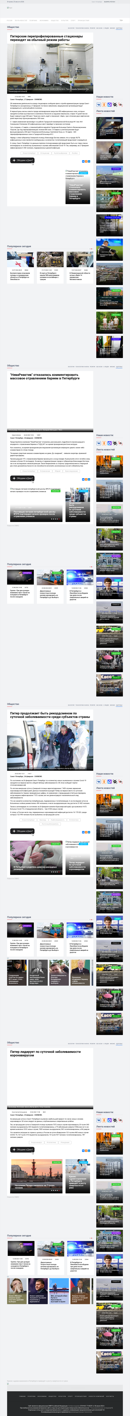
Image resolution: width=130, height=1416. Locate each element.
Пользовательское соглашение (101, 1408)
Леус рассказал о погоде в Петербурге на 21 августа (50, 593)
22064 (26, 588)
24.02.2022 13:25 (76, 1170)
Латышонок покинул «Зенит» (107, 255)
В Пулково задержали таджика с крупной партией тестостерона (109, 617)
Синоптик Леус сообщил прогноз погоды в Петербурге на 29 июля (108, 327)
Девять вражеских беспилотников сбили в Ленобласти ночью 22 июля (79, 276)
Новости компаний (96, 1396)
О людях (106, 28)
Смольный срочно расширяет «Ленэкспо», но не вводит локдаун (36, 1186)
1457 (115, 127)
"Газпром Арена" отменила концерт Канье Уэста (109, 569)
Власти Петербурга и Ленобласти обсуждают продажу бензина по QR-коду (19, 276)
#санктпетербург (29, 153)
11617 (72, 496)
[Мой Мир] (89, 161)
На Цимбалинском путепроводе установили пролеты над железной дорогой (108, 278)
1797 (115, 179)
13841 (30, 860)
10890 (116, 346)
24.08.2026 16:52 (106, 587)
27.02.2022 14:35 (20, 96)
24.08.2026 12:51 (106, 636)
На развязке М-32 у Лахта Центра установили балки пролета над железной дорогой (109, 132)
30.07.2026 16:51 (106, 127)
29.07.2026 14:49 (106, 273)
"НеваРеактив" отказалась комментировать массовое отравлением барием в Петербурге (77, 192)
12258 (116, 252)
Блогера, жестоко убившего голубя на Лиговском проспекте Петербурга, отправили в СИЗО (108, 229)
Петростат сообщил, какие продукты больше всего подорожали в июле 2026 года (109, 690)
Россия (9, 20)
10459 (116, 202)
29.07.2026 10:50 (106, 323)
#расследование (71, 471)
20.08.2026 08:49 (17, 1259)
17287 (30, 507)
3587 (115, 273)
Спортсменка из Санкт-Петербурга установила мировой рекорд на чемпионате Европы (35, 867)
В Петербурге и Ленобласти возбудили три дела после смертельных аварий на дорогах (19, 595)
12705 (30, 1181)
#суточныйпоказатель (50, 824)
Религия (92, 28)
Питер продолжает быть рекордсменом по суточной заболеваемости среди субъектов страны (77, 508)
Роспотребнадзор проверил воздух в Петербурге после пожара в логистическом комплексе (109, 519)
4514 (115, 636)
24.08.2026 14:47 (106, 613)
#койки (74, 153)
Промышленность (113, 120)
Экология (71, 28)
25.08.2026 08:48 (106, 566)
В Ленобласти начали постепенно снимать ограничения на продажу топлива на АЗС (108, 351)
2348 (115, 223)
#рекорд (42, 820)
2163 (115, 542)
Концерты (116, 556)
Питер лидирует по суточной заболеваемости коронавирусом (77, 865)
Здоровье (119, 28)
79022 (26, 270)
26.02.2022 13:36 (76, 179)
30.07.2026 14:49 (106, 153)
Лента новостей (21, 20)
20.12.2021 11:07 (20, 860)
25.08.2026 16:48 (106, 464)
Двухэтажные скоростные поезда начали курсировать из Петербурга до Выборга (19, 1265)
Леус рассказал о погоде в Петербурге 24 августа (109, 666)
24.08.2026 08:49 (106, 684)
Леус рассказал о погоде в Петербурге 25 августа (109, 545)
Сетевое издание (74, 1406)
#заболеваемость (57, 820)
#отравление (45, 471)
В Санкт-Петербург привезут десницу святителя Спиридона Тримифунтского (78, 594)
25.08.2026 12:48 (106, 514)
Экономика (44, 20)
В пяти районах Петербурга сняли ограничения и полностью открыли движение (109, 641)
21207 (116, 153)
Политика (33, 20)
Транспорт (27, 255)
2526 (115, 684)
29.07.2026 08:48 (106, 346)
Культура (64, 20)
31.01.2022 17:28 (20, 1181)
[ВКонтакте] (83, 161)
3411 (115, 566)
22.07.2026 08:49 (76, 270)
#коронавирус (36, 1142)
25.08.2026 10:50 (106, 542)
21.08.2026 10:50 (46, 588)
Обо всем (99, 28)
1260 (115, 488)
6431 (115, 323)
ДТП (29, 573)
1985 (115, 587)
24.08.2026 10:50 (106, 663)
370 (115, 464)
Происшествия (83, 20)
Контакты (110, 1396)
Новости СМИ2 (13, 526)
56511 (86, 270)
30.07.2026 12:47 (106, 179)
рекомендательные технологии (81, 1412)
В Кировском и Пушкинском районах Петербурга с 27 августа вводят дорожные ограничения (108, 470)
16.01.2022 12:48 (20, 507)
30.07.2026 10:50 (106, 202)
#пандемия (65, 1142)
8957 (72, 1172)
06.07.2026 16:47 (46, 270)
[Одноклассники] (86, 161)
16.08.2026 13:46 (17, 588)
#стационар (44, 153)
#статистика (73, 820)
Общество (55, 20)
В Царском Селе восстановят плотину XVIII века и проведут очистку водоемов (109, 302)
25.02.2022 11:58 (76, 856)
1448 (115, 613)
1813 (115, 297)
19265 (56, 588)
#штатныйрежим (60, 153)
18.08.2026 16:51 (76, 588)
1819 (115, 514)
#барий (57, 471)
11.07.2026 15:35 (17, 270)
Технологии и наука (82, 28)
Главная (22, 1396)
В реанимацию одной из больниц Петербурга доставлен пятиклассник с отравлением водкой (35, 514)
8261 (72, 858)
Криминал (56, 255)
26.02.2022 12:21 (76, 494)
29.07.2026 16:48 (106, 252)
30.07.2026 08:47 (106, 223)
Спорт (73, 20)
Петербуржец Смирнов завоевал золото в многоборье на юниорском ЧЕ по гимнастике (109, 592)
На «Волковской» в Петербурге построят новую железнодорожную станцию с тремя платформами (109, 494)
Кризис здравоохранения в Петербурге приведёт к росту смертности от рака (77, 1182)
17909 (86, 588)
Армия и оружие (84, 255)
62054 (56, 270)
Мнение (112, 28)
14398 (72, 181)
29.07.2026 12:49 (106, 297)
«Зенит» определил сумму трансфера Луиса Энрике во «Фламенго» (109, 157)
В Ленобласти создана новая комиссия (108, 182)
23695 (26, 1259)
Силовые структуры (113, 217)
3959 (115, 663)
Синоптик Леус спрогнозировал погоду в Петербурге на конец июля (109, 206)
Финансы (116, 677)
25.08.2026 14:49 (106, 488)
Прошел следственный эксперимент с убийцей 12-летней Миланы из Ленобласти (49, 276)
